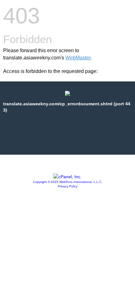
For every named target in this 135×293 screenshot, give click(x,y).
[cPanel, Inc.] (67, 176)
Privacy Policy (68, 186)
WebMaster (77, 57)
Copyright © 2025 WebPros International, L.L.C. (67, 182)
